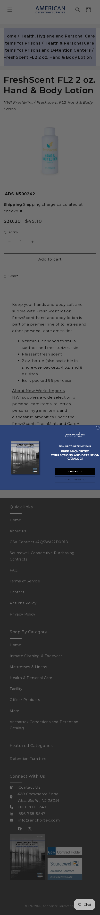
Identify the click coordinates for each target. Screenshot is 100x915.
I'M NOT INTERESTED (75, 479)
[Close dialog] (97, 427)
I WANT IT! (75, 471)
